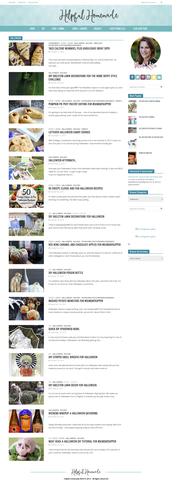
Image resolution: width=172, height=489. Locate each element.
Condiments (54, 43)
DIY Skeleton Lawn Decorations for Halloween (76, 216)
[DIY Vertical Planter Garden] (132, 106)
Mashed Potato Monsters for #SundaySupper (76, 300)
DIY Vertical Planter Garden (149, 101)
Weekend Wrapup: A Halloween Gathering (73, 413)
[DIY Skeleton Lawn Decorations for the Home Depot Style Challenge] (26, 83)
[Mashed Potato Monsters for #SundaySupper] (26, 308)
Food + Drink (58, 28)
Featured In (22, 2)
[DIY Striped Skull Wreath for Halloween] (26, 364)
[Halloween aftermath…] (26, 168)
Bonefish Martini (145, 153)
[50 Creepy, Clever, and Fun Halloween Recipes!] (26, 196)
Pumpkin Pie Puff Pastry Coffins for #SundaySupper (80, 104)
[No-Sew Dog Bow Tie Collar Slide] (132, 142)
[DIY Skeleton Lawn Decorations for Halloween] (26, 224)
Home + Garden (80, 28)
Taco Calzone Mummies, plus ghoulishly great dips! (79, 48)
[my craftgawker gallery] (145, 236)
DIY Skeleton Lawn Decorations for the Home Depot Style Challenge (83, 77)
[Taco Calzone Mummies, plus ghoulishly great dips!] (26, 54)
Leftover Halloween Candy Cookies (69, 132)
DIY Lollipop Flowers (146, 117)
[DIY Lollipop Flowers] (132, 120)
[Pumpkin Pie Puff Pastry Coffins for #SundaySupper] (26, 111)
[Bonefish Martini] (132, 158)
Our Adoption (140, 28)
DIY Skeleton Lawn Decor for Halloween (73, 385)
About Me (12, 2)
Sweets (119, 101)
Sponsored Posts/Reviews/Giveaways (65, 45)
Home (32, 28)
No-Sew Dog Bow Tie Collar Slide (151, 137)
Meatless (98, 43)
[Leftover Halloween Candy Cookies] (26, 139)
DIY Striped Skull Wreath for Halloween (73, 357)
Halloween (79, 43)
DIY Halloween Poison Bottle (66, 272)
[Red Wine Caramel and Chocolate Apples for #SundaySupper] (26, 252)
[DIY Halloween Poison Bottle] (26, 280)
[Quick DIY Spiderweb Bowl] (26, 336)
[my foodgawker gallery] (145, 229)
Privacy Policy (33, 2)
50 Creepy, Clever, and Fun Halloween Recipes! (76, 188)
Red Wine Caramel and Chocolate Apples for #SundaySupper (85, 244)
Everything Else (117, 28)
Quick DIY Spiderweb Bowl (64, 329)
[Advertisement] (145, 301)
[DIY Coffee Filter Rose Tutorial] (132, 130)
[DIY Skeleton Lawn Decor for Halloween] (26, 392)
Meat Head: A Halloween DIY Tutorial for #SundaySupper (82, 441)
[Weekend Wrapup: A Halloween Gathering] (26, 421)
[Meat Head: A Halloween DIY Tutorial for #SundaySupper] (26, 449)
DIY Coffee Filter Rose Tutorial (150, 128)
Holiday (97, 28)
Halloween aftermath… (62, 160)
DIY (43, 28)
